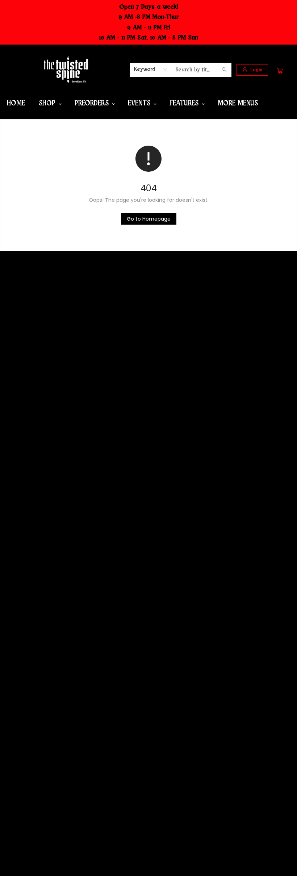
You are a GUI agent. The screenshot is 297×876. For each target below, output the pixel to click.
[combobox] (151, 69)
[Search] (224, 70)
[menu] (148, 103)
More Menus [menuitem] (238, 103)
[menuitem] (16, 103)
